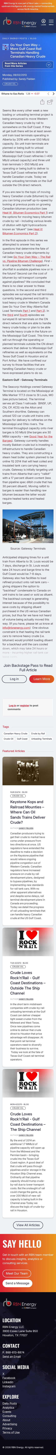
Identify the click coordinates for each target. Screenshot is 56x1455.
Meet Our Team (17, 1273)
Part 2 (40, 310)
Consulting (9, 1415)
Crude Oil (10, 84)
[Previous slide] (48, 93)
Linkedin (7, 1382)
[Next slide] (53, 93)
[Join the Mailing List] (50, 102)
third (10, 315)
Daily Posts (9, 1403)
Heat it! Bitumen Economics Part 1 (24, 212)
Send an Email (11, 1356)
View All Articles (28, 1225)
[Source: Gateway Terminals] (28, 542)
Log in (14, 679)
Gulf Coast (22, 738)
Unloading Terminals (41, 738)
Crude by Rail (38, 733)
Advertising (9, 1424)
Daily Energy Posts (14, 38)
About (6, 1420)
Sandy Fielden (27, 78)
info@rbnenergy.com (16, 627)
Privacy (7, 1428)
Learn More (42, 679)
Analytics (8, 1407)
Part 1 (26, 310)
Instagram (9, 1386)
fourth (23, 315)
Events (6, 1411)
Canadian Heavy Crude (15, 733)
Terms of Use (11, 1432)
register (24, 705)
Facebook (8, 1377)
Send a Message (17, 1283)
